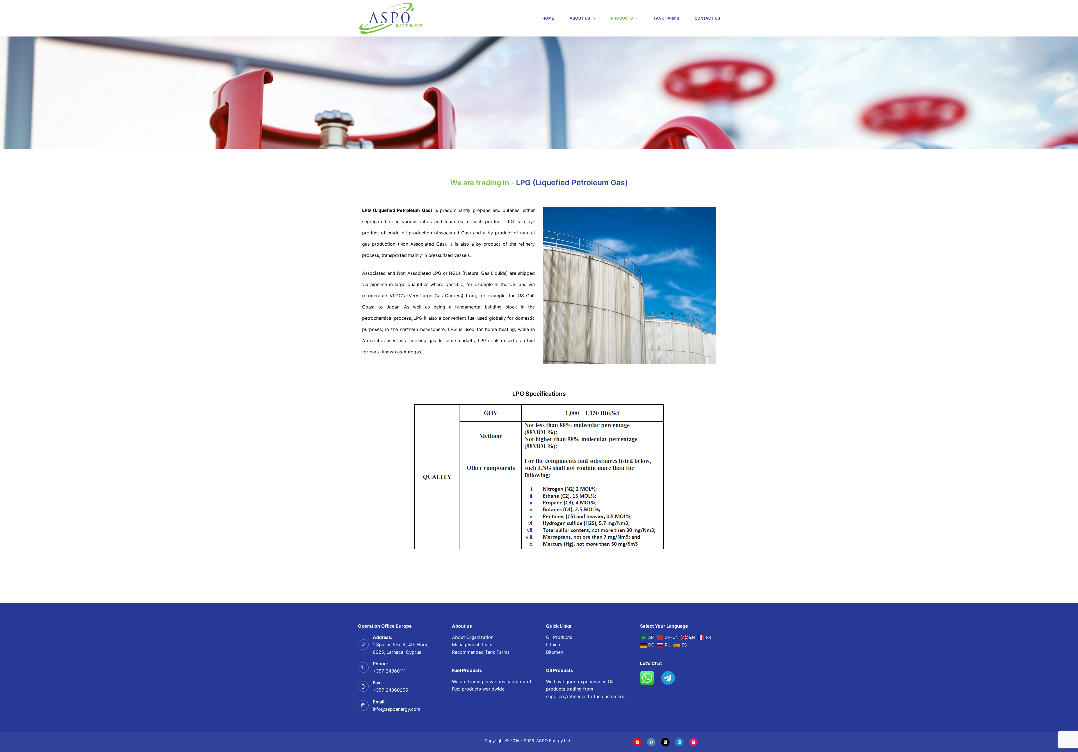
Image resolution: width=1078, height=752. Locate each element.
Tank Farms (666, 18)
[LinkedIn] (679, 742)
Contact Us (707, 18)
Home (548, 18)
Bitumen (554, 652)
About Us (580, 18)
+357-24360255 (390, 690)
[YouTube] (637, 742)
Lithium (553, 644)
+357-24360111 (389, 671)
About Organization (473, 637)
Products (622, 18)
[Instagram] (693, 742)
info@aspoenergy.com (396, 709)
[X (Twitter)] (665, 742)
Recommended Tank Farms (481, 652)
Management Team (472, 644)
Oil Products (559, 637)
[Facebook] (651, 742)
